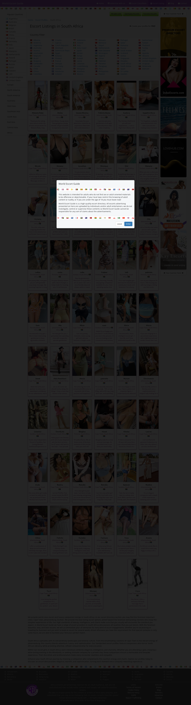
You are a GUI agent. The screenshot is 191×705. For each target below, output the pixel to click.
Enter (128, 224)
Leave (119, 224)
